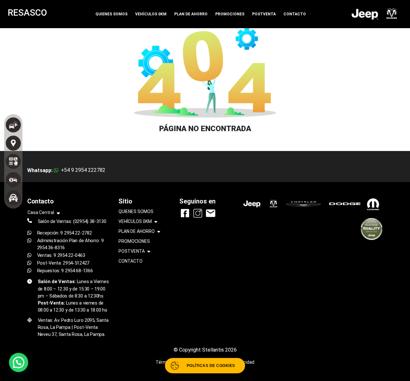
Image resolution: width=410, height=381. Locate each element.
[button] (18, 362)
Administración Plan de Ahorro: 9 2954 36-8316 (70, 244)
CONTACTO (294, 14)
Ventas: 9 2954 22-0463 (61, 255)
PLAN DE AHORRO (191, 14)
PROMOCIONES (229, 14)
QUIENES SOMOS (111, 14)
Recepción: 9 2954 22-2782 (64, 233)
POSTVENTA (264, 14)
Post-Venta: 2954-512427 (63, 263)
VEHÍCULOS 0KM (151, 14)
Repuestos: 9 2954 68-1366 (65, 271)
